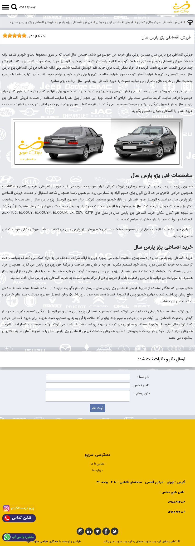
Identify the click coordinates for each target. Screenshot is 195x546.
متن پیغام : (142, 393)
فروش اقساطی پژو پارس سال (33, 22)
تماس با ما (97, 463)
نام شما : (143, 377)
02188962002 (27, 7)
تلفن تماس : (140, 385)
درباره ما (97, 470)
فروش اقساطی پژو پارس (74, 22)
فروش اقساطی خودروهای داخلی (159, 22)
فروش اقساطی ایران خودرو (114, 22)
